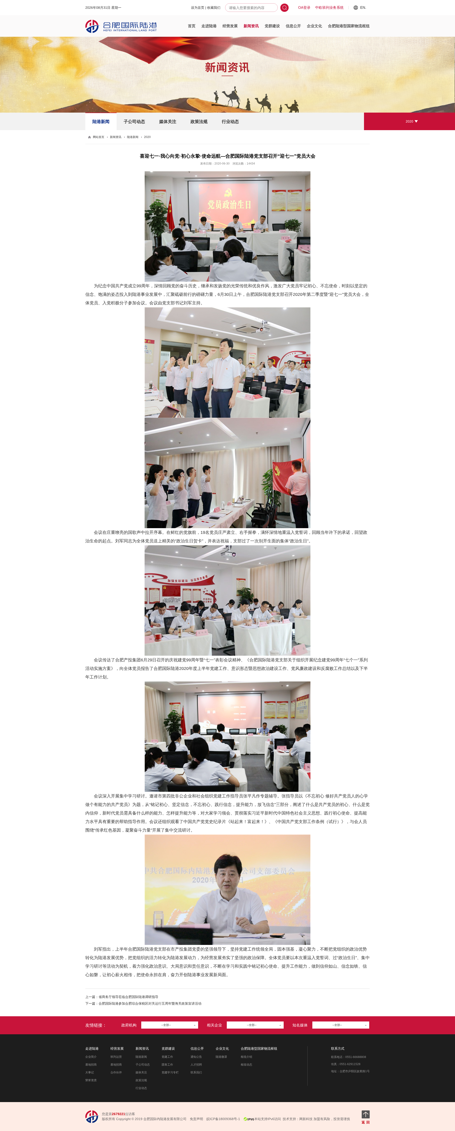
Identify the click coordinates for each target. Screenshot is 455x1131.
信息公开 (293, 26)
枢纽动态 (246, 1064)
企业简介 (91, 1056)
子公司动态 (134, 121)
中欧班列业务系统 (329, 7)
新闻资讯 (251, 26)
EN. (363, 7)
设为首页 (197, 7)
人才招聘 (196, 1064)
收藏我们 (213, 7)
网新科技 (306, 1119)
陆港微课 (221, 1056)
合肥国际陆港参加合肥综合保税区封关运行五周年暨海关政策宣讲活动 (150, 1003)
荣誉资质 (91, 1080)
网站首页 (98, 137)
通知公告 (196, 1056)
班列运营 (116, 1056)
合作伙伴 (116, 1072)
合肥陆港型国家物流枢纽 (349, 26)
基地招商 (91, 1064)
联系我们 (196, 1072)
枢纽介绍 (246, 1056)
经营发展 (230, 26)
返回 (366, 1122)
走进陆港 (209, 26)
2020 (409, 121)
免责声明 (196, 1119)
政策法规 (199, 121)
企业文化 (314, 26)
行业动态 (230, 121)
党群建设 (272, 26)
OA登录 (304, 7)
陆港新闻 (100, 121)
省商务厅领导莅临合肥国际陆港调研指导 (128, 997)
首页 (192, 26)
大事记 (89, 1072)
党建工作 (167, 1056)
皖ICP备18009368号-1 (223, 1119)
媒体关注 (167, 121)
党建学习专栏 (170, 1072)
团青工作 (167, 1064)
